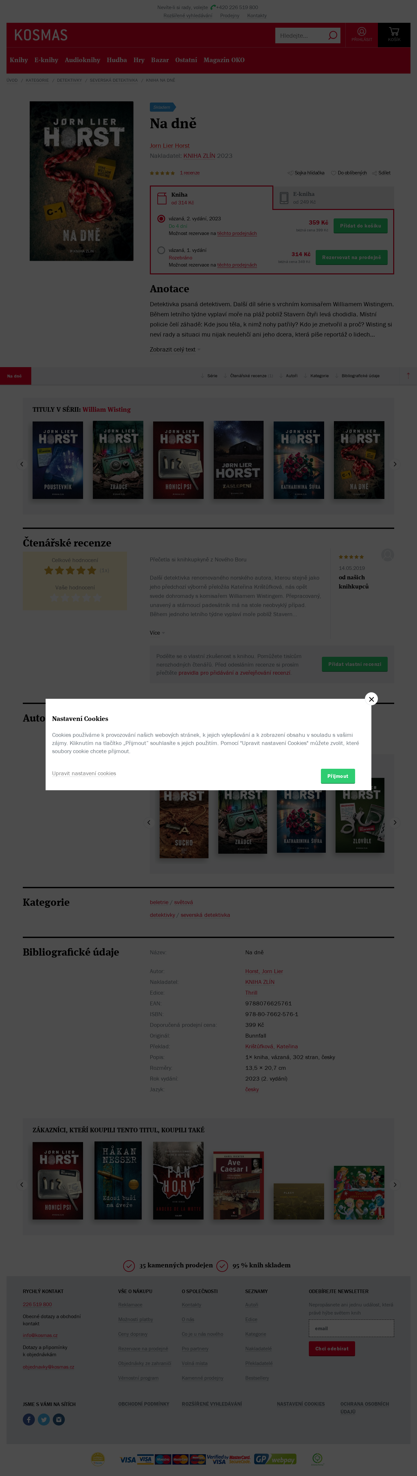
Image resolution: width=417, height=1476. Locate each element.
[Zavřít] (371, 698)
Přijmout (338, 776)
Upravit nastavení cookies (84, 773)
